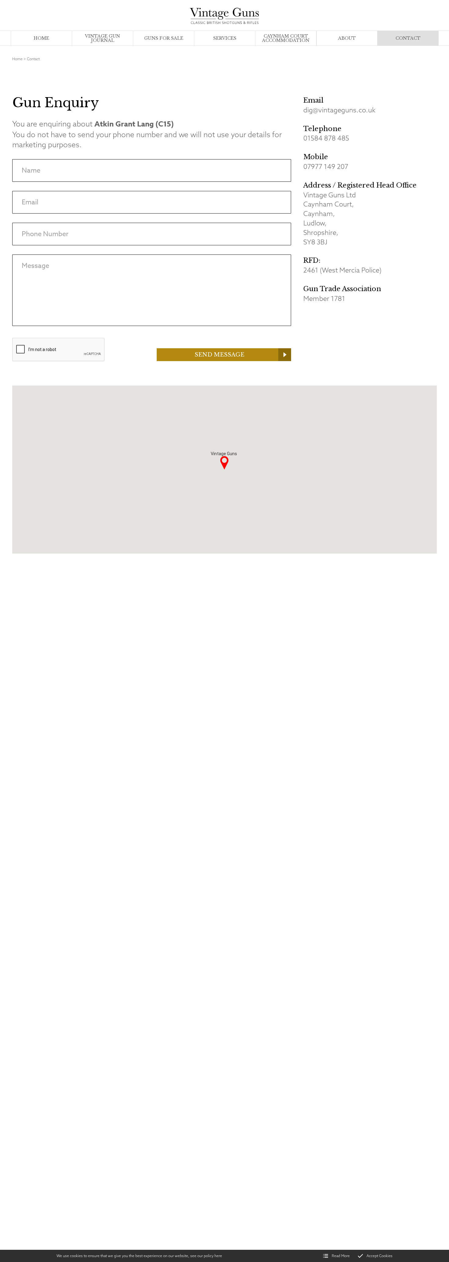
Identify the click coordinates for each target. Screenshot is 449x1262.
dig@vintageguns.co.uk (339, 110)
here (218, 1255)
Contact (33, 59)
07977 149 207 (325, 166)
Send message (219, 354)
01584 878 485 (326, 138)
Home (17, 59)
